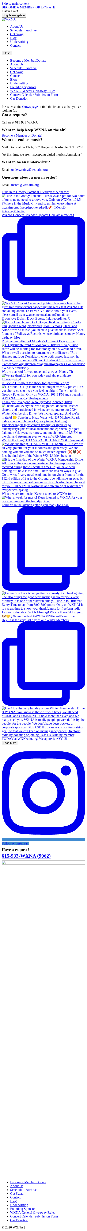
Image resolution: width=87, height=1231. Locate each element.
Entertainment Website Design (46, 1227)
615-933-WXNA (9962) (26, 856)
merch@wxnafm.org (25, 185)
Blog (13, 38)
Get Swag (16, 34)
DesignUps (75, 1227)
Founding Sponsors (23, 87)
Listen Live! (10, 11)
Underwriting (19, 41)
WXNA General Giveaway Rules (32, 91)
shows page (30, 106)
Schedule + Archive (23, 30)
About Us (16, 26)
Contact (15, 45)
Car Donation (19, 98)
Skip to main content (15, 3)
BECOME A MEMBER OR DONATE (28, 7)
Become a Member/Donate (28, 60)
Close (6, 53)
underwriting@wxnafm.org (29, 169)
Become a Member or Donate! (22, 135)
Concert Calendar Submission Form (34, 94)
